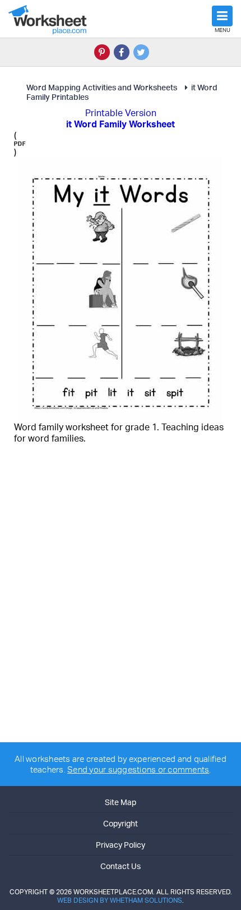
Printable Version (120, 112)
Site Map (120, 802)
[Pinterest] (102, 52)
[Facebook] (121, 52)
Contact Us (120, 866)
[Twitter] (141, 52)
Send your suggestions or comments (138, 769)
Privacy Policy (120, 844)
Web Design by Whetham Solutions (119, 900)
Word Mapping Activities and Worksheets (101, 87)
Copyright (120, 823)
